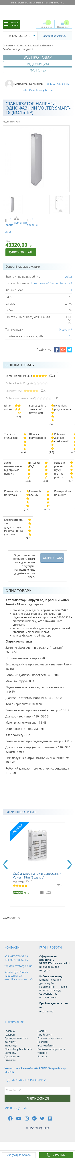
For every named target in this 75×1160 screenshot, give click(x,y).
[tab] (30, 376)
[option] (37, 864)
